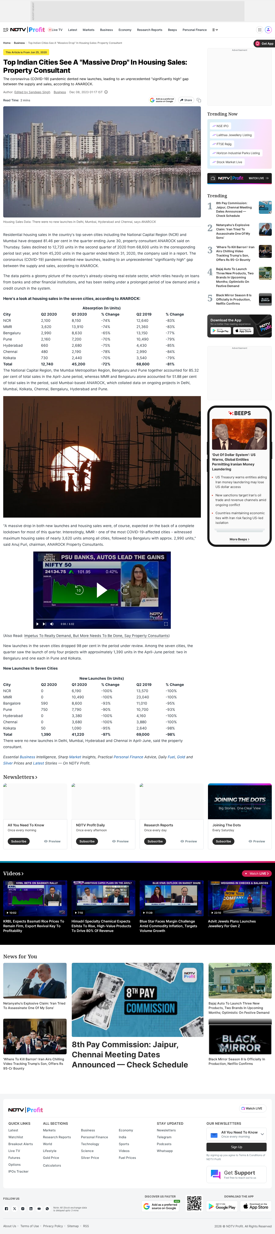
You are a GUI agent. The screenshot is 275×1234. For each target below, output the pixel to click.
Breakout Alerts (20, 1144)
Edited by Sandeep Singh (32, 92)
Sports (124, 1144)
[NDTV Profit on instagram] (23, 1208)
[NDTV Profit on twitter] (14, 1208)
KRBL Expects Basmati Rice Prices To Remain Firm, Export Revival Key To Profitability (33, 926)
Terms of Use (29, 1226)
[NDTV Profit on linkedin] (31, 1208)
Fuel (171, 757)
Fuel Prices (127, 1158)
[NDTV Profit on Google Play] (222, 1206)
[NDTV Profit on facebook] (6, 1208)
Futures (14, 1158)
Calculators (52, 1165)
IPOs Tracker (18, 1171)
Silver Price (90, 1158)
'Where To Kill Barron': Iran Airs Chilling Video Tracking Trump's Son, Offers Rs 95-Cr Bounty (33, 1063)
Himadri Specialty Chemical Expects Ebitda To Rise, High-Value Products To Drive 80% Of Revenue (101, 926)
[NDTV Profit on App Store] (256, 1206)
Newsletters (166, 1130)
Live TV (57, 30)
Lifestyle (50, 1151)
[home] (27, 27)
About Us (9, 1226)
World (47, 1144)
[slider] (102, 619)
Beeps (172, 30)
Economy (125, 30)
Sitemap (73, 1226)
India (122, 1137)
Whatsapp (165, 1151)
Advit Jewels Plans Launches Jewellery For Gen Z (232, 923)
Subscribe (18, 841)
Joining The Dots (226, 825)
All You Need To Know (26, 825)
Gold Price (51, 1158)
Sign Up (236, 1147)
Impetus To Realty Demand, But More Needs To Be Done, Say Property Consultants (96, 636)
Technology (90, 1144)
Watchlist (15, 1137)
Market (75, 757)
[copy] (199, 100)
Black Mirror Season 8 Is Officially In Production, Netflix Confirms (237, 1061)
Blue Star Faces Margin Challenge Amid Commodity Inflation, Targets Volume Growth (168, 926)
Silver (8, 763)
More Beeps (239, 539)
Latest (72, 30)
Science (87, 1151)
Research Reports (149, 30)
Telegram (164, 1137)
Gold (181, 757)
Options (14, 1165)
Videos (124, 1151)
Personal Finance (195, 30)
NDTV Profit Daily (90, 825)
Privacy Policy (53, 1226)
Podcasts (164, 1144)
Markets (89, 30)
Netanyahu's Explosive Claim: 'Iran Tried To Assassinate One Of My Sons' (34, 1005)
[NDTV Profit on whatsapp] (47, 1208)
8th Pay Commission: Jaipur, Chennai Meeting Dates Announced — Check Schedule (130, 1054)
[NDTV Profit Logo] (25, 1108)
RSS (86, 1226)
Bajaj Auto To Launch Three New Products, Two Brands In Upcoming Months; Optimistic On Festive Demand (239, 1008)
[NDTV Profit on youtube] (39, 1208)
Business (106, 30)
